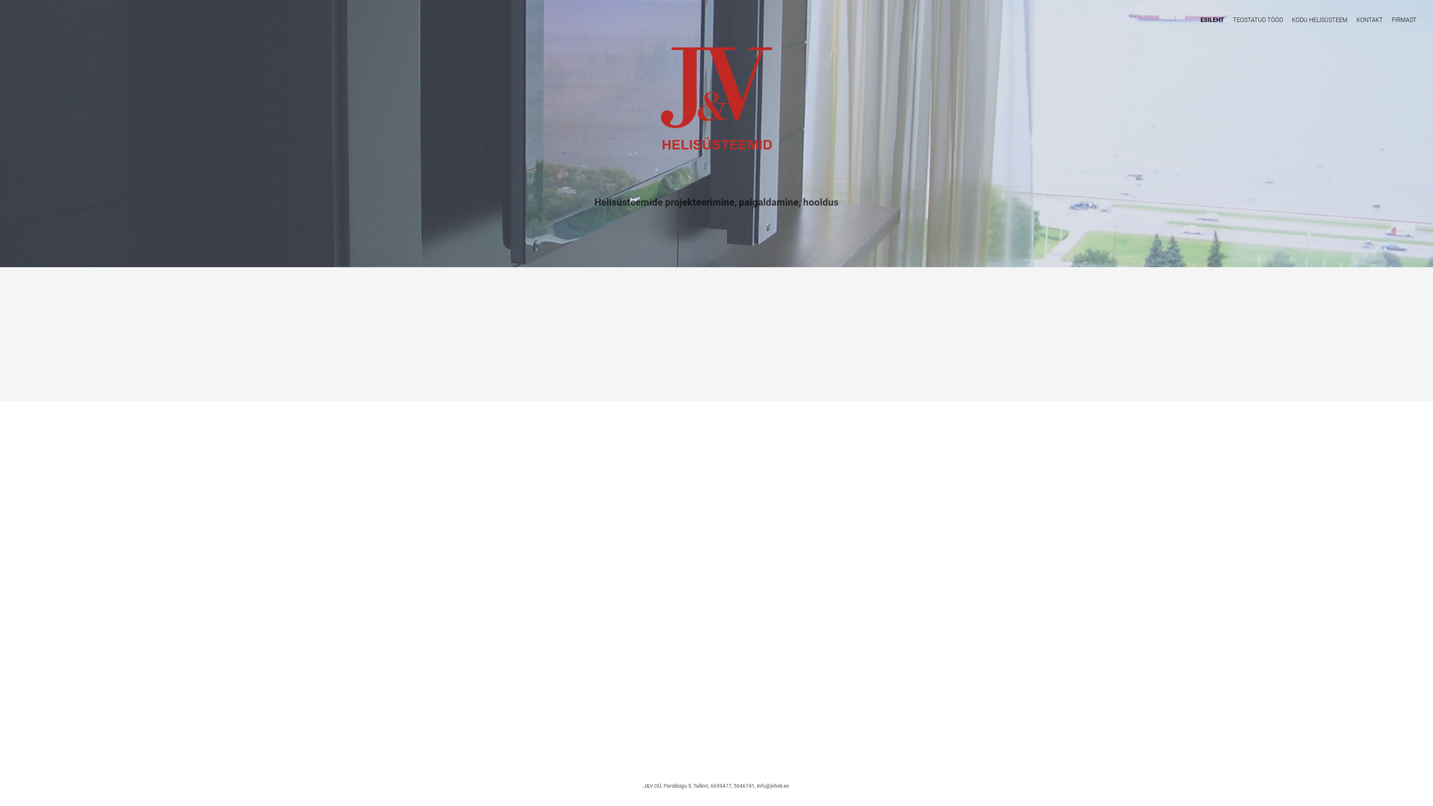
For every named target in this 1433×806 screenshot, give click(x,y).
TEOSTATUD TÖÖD (1258, 20)
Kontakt (1369, 20)
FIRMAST (1404, 20)
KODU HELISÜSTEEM (1320, 20)
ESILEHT (1212, 20)
